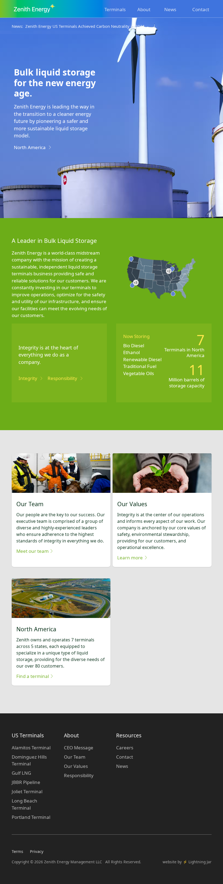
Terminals (115, 9)
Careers (124, 747)
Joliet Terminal (27, 791)
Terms (17, 851)
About (143, 9)
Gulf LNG (21, 773)
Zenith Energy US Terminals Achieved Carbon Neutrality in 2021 (85, 26)
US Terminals (28, 735)
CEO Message (78, 747)
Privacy (37, 851)
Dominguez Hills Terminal (29, 760)
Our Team (74, 757)
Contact (200, 9)
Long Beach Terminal (24, 804)
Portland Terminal (31, 817)
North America (30, 147)
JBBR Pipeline (26, 782)
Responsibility (79, 775)
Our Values (76, 766)
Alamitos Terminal (31, 747)
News (170, 9)
